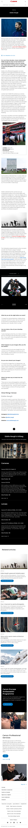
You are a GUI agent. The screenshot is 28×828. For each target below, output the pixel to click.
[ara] (2, 2)
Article (2, 666)
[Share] (14, 429)
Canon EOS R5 (5, 482)
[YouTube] (20, 822)
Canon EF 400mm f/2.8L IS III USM (11, 510)
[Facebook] (7, 822)
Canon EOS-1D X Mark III (8, 469)
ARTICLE (2, 570)
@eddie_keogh (10, 417)
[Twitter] (17, 822)
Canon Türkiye (13, 819)
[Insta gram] (10, 822)
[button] (26, 304)
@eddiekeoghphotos (13, 414)
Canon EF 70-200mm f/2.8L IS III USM (12, 523)
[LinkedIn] (14, 822)
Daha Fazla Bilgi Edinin (7, 580)
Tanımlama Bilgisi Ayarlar (14, 816)
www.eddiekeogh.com (12, 420)
